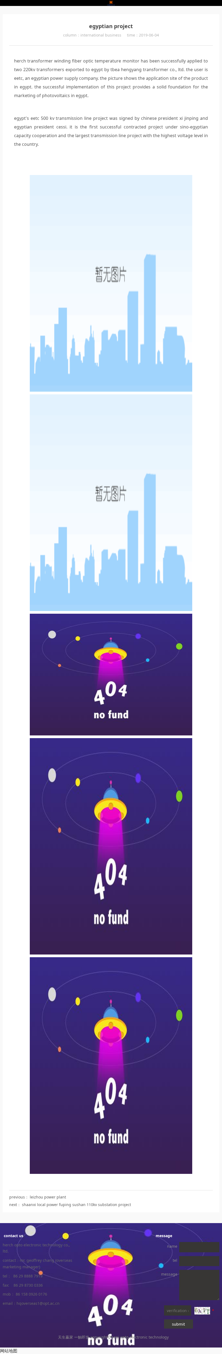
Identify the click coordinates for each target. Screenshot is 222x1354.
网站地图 (8, 1351)
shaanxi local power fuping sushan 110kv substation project (76, 1204)
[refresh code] (202, 1311)
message (169, 1274)
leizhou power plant (48, 1197)
